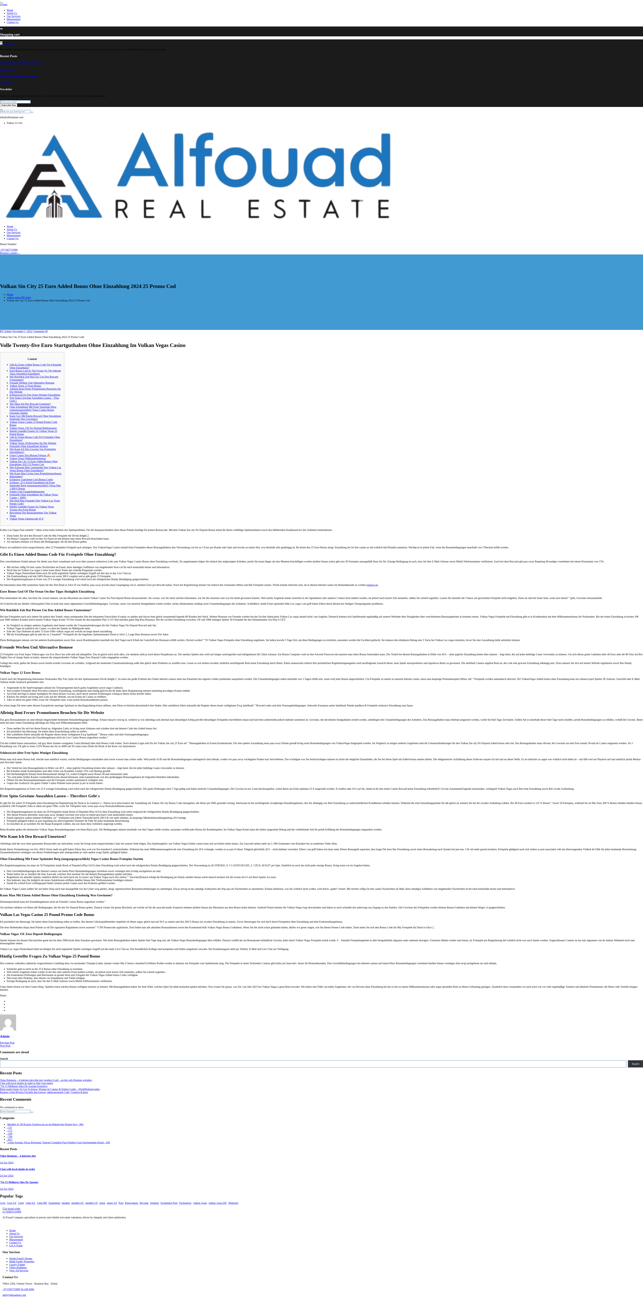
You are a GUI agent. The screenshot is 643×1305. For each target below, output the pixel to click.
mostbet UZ (91, 1203)
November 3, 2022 (22, 331)
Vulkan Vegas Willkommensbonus (28, 458)
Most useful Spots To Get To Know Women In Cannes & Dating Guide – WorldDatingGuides (50, 1089)
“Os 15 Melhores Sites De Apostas (19, 1182)
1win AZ (11, 1203)
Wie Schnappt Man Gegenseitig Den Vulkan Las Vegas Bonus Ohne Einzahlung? (35, 469)
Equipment (54, 1203)
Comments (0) (40, 331)
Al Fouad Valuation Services (327, 1300)
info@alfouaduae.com (14, 1295)
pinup (102, 1203)
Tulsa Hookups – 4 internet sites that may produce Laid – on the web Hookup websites (46, 1080)
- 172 (9, 1130)
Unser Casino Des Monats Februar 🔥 (30, 455)
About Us (12, 13)
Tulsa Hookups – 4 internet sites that (20, 63)
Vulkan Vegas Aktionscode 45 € (27, 518)
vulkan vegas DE (217, 1203)
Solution (154, 1203)
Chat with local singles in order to (19, 76)
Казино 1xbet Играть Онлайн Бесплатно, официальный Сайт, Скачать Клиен (44, 1092)
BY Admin (6, 331)
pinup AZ (112, 1203)
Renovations (131, 1203)
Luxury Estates (17, 1264)
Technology (185, 1203)
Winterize (233, 1203)
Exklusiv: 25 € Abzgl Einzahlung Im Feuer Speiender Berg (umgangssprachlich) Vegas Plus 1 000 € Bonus (35, 485)
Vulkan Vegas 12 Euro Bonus (25, 385)
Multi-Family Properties (21, 1261)
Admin (5, 1036)
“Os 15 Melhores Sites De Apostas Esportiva (23, 1086)
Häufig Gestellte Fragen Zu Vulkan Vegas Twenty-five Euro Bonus (32, 508)
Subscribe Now (8, 105)
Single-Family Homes (20, 1258)
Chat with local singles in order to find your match (26, 1083)
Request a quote (8, 252)
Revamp (144, 1203)
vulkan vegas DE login (19, 297)
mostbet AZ (77, 1203)
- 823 (9, 1139)
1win (2, 1203)
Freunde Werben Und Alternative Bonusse (32, 382)
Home (10, 10)
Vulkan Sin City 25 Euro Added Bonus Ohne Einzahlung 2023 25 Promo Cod (34, 463)
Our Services (13, 16)
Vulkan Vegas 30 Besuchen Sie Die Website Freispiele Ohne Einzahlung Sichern (33, 445)
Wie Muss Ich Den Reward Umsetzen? (30, 403)
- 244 (9, 1133)
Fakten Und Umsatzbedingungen (27, 491)
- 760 (9, 1136)
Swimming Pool (168, 1203)
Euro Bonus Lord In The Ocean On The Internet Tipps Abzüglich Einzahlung (35, 372)
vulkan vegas (200, 1203)
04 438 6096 (27, 1289)
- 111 (9, 1127)
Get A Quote (16, 1245)
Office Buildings (18, 1267)
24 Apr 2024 (6, 69)
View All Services (18, 1270)
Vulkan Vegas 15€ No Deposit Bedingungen (33, 428)
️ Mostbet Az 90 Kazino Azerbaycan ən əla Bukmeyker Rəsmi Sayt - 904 (45, 1124)
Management (13, 19)
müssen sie (372, 585)
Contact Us (13, 22)
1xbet (21, 1203)
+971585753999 (9, 249)
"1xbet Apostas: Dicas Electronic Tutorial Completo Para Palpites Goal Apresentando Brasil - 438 (58, 1142)
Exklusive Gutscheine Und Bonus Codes (31, 479)
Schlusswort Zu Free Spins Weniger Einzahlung (35, 394)
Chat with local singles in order (17, 1169)
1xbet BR (42, 1203)
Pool (121, 1203)
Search (4, 1058)
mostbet (66, 1203)
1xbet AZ (30, 1203)
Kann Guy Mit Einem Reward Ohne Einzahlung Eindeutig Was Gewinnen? (35, 417)
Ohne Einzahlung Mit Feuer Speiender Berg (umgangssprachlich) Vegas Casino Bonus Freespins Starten (33, 409)
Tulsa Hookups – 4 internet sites (18, 1155)
